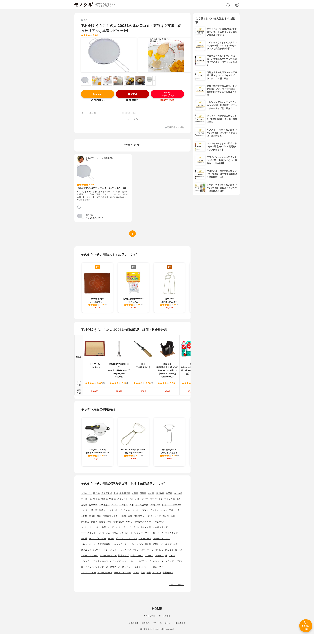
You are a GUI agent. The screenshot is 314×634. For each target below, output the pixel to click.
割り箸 (92, 516)
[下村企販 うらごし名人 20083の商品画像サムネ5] (129, 81)
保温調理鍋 (124, 493)
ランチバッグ (110, 550)
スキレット (122, 499)
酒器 (149, 572)
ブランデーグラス (173, 561)
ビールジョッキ (156, 561)
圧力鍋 (96, 493)
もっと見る (132, 119)
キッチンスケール (89, 555)
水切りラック (154, 516)
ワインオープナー (142, 533)
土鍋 (115, 493)
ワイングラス (101, 567)
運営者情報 (133, 623)
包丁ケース (158, 533)
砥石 (178, 499)
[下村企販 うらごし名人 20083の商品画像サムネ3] (107, 81)
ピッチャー (127, 567)
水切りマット (140, 516)
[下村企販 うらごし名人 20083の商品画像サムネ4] (118, 81)
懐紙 (99, 516)
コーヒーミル (158, 521)
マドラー (163, 567)
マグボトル (127, 561)
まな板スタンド (160, 527)
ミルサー (85, 510)
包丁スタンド (171, 533)
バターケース (145, 538)
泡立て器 (169, 550)
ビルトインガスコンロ (126, 538)
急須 (155, 567)
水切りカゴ (127, 516)
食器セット (168, 572)
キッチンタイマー (108, 555)
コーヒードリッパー (90, 527)
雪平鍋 (96, 499)
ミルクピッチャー (142, 567)
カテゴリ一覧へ (176, 584)
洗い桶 (166, 516)
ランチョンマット (158, 510)
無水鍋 (151, 493)
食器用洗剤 (118, 521)
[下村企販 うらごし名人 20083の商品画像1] (109, 55)
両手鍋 (143, 493)
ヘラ (132, 504)
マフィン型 (152, 550)
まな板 (84, 504)
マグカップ (115, 561)
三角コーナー (175, 510)
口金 (161, 550)
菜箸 (143, 572)
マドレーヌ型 (139, 550)
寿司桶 (84, 538)
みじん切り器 (141, 504)
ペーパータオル (122, 510)
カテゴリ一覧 (149, 615)
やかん (129, 521)
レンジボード (126, 533)
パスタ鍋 (178, 493)
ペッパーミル (103, 533)
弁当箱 (168, 544)
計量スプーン (137, 555)
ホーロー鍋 (86, 499)
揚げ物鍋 (160, 493)
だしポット (133, 527)
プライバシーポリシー (162, 623)
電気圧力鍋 (106, 493)
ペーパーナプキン (140, 510)
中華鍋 (112, 499)
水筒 (175, 544)
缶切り (111, 538)
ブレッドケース (88, 544)
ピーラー (93, 504)
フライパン (86, 493)
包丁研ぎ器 (169, 499)
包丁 (132, 499)
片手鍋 (135, 493)
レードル (123, 504)
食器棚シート (105, 521)
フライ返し (104, 504)
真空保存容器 (103, 544)
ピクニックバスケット (91, 550)
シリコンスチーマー (171, 504)
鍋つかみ (85, 521)
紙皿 (173, 516)
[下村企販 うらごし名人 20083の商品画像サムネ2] (97, 81)
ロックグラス (87, 567)
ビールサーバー (119, 527)
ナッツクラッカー (120, 544)
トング (114, 504)
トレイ (172, 555)
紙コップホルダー (97, 538)
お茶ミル (106, 527)
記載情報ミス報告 (175, 127)
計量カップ (123, 555)
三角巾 (84, 516)
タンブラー (86, 561)
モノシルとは (164, 615)
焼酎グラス (115, 567)
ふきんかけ (146, 527)
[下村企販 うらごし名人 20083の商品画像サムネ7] (151, 81)
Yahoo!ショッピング (167, 94)
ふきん (110, 510)
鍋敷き (94, 521)
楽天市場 (132, 94)
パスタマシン (137, 544)
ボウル (115, 533)
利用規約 (145, 623)
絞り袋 (178, 550)
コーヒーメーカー (142, 521)
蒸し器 (148, 544)
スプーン (149, 555)
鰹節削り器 (158, 544)
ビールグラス (140, 561)
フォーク (159, 555)
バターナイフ (141, 499)
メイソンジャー (88, 572)
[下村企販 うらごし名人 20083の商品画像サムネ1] (86, 81)
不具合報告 (180, 623)
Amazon (97, 94)
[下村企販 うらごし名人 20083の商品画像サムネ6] (140, 81)
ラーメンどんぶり (122, 572)
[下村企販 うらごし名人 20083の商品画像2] (166, 55)
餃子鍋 (169, 493)
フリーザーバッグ (161, 538)
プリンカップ (124, 550)
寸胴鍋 (104, 499)
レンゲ (136, 572)
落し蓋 (94, 510)
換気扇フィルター (111, 516)
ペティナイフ (156, 499)
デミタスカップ (100, 561)
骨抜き (102, 510)
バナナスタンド (88, 533)
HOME (157, 609)
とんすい (156, 572)
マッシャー (155, 504)
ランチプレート (104, 572)
